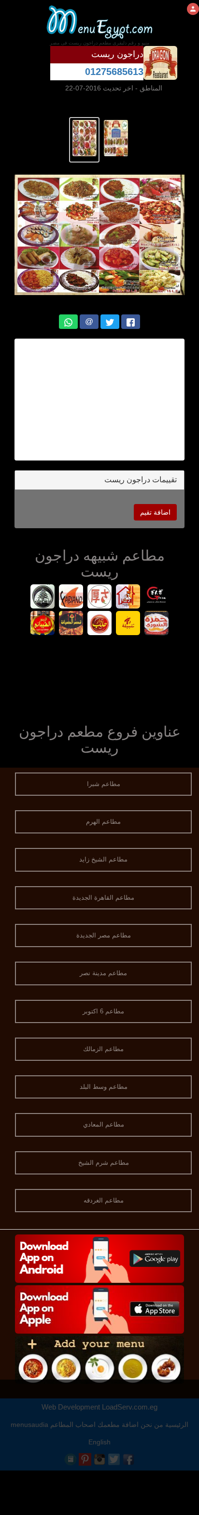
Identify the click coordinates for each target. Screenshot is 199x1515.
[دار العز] (128, 597)
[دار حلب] (99, 624)
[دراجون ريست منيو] (115, 137)
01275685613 (114, 71)
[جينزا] (156, 597)
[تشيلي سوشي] (99, 597)
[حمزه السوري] (156, 624)
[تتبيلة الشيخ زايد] (128, 624)
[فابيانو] (71, 597)
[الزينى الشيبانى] (42, 624)
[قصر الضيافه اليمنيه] (71, 624)
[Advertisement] (99, 399)
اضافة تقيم (155, 512)
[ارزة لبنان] (42, 597)
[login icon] (193, 9)
